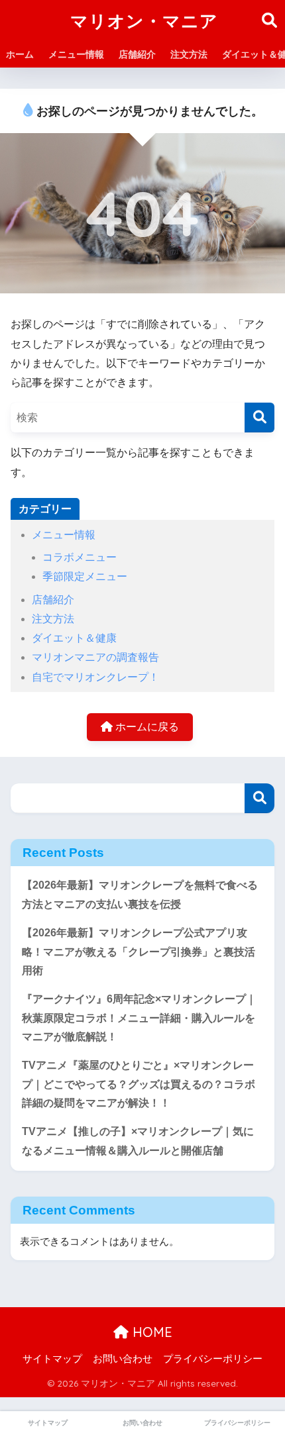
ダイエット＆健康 (74, 638)
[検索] (259, 417)
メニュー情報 (76, 54)
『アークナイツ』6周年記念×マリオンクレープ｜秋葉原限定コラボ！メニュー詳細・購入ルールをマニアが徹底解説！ (139, 1017)
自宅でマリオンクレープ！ (95, 677)
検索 (259, 798)
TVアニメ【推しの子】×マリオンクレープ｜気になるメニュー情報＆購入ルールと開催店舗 (138, 1141)
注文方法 (188, 54)
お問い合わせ (122, 1359)
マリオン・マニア (144, 20)
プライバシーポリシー (212, 1359)
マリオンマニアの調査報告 (95, 657)
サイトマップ (52, 1359)
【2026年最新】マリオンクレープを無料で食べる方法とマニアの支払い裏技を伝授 (140, 894)
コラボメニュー (79, 557)
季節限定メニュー (84, 576)
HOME (150, 1332)
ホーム (20, 54)
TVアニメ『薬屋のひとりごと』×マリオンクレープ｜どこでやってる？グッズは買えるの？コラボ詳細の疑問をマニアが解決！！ (138, 1084)
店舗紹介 (137, 54)
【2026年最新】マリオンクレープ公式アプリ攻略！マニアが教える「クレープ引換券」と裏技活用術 (138, 951)
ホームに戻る (146, 726)
